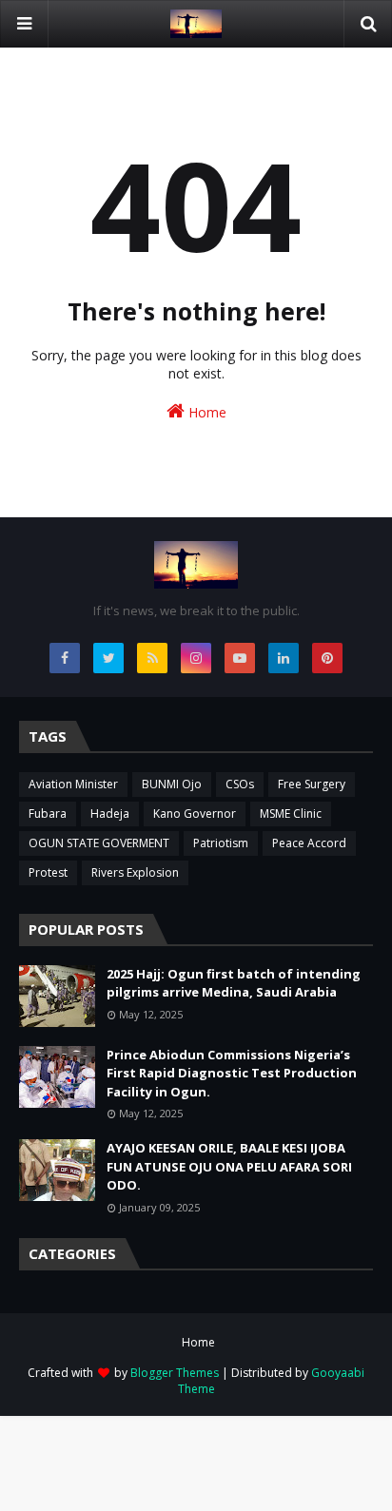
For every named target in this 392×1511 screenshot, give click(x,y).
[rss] (152, 658)
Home (205, 412)
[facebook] (64, 658)
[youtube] (240, 658)
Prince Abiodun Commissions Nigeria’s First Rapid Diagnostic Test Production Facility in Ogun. (232, 1073)
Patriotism (220, 843)
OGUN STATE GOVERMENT (99, 843)
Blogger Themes (174, 1373)
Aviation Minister (73, 784)
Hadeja (109, 813)
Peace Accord (309, 843)
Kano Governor (194, 813)
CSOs (239, 784)
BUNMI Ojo (172, 784)
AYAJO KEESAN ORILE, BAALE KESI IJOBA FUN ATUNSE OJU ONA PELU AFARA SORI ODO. (229, 1166)
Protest (48, 872)
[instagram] (196, 658)
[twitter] (108, 658)
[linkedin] (283, 658)
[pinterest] (327, 658)
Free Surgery (311, 784)
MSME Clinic (291, 813)
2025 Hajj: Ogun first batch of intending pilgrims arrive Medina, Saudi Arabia (234, 983)
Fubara (48, 813)
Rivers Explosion (135, 872)
